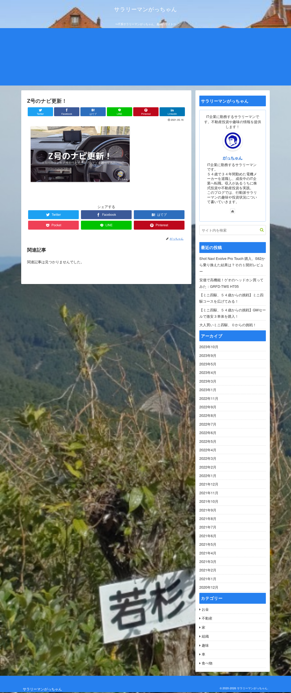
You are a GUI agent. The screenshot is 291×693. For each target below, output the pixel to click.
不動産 (207, 618)
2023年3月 (207, 381)
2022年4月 (207, 449)
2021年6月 (207, 535)
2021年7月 (207, 526)
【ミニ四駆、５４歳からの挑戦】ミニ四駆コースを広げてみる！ (231, 298)
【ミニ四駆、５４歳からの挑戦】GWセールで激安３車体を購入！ (232, 313)
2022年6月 (207, 432)
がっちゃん (232, 158)
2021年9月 (207, 509)
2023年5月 (207, 363)
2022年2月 (207, 467)
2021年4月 (207, 552)
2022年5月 (207, 441)
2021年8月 (207, 518)
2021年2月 (207, 569)
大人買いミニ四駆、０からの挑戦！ (227, 324)
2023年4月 (207, 372)
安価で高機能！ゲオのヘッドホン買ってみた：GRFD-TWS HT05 (231, 283)
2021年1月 (207, 578)
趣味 (205, 645)
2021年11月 (208, 492)
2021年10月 (208, 501)
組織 (205, 636)
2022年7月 (207, 424)
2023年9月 (207, 355)
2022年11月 (208, 398)
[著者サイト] (232, 211)
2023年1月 (207, 389)
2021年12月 (208, 484)
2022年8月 (207, 415)
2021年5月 (207, 544)
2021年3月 (207, 561)
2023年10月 (208, 346)
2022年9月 (207, 406)
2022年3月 (207, 458)
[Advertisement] (145, 58)
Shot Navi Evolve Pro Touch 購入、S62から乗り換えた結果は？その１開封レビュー (232, 265)
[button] (259, 230)
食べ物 (207, 662)
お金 (205, 609)
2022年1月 (207, 475)
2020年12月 (208, 587)
